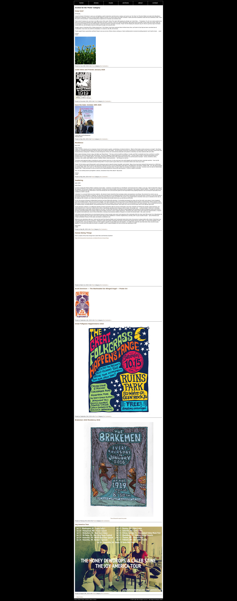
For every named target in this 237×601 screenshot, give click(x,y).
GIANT (161, 599)
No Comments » (104, 66)
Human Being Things (83, 233)
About (140, 3)
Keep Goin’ (79, 11)
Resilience (79, 143)
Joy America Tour (82, 524)
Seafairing (79, 180)
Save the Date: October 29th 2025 (88, 105)
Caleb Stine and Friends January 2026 (90, 70)
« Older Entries (79, 597)
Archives (126, 3)
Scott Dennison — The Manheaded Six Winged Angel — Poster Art (101, 289)
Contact (155, 3)
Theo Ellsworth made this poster (118, 518)
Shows (96, 3)
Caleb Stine (136, 599)
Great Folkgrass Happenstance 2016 (89, 324)
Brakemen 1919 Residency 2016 (87, 420)
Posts (93, 66)
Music (111, 3)
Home (81, 3)
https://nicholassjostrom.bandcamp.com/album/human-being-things (92, 238)
